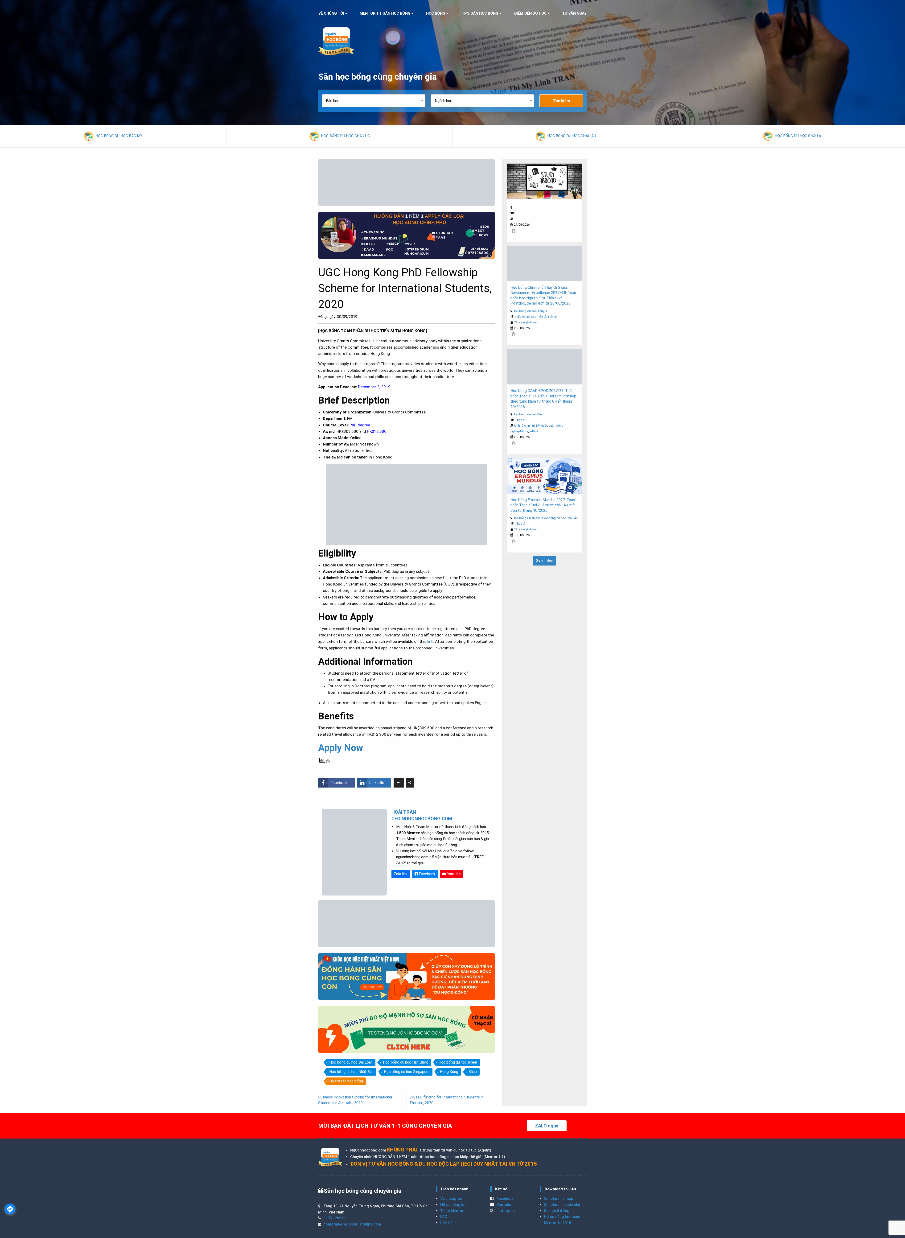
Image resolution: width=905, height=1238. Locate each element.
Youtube (453, 874)
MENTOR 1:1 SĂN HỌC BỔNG (385, 13)
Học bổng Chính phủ (527, 518)
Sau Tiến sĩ (538, 316)
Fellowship (522, 316)
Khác (473, 1071)
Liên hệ (446, 1223)
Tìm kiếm (561, 100)
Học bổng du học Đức (528, 414)
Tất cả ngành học (526, 322)
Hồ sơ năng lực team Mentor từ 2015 (562, 1219)
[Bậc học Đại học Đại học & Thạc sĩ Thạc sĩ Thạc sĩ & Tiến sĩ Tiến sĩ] (376, 100)
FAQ (443, 1216)
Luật (552, 425)
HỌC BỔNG (435, 13)
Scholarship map (558, 1198)
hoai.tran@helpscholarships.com (352, 1224)
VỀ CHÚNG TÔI (331, 13)
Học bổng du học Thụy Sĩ (530, 311)
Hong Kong (449, 1071)
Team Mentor (452, 1211)
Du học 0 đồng (556, 1211)
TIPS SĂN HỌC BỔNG (479, 13)
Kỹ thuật (541, 425)
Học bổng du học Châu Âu (560, 518)
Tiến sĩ (552, 316)
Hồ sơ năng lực (453, 1204)
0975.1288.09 (334, 1218)
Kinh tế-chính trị (524, 425)
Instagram (505, 1211)
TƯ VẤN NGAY (574, 13)
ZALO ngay (546, 1126)
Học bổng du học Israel (458, 1062)
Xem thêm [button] (544, 561)
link (430, 641)
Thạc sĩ (520, 420)
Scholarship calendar (562, 1204)
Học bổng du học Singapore (407, 1071)
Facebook (426, 874)
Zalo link (400, 874)
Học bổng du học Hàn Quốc (405, 1062)
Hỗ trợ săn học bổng (346, 1081)
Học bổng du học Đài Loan (351, 1062)
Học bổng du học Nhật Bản (351, 1071)
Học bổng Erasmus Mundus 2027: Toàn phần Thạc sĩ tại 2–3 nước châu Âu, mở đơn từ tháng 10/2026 (542, 505)
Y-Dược (534, 431)
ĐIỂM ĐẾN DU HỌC (530, 13)
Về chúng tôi (451, 1198)
